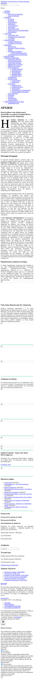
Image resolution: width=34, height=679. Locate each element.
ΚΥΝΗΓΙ (11, 97)
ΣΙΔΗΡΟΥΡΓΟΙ (16, 85)
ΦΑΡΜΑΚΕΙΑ (12, 77)
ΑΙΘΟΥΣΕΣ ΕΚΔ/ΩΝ (14, 63)
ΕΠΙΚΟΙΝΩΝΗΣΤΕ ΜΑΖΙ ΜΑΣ (14, 101)
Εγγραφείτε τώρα (6, 464)
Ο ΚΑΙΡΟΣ (11, 38)
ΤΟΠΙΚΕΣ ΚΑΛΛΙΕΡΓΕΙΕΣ (16, 37)
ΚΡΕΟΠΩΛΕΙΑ (16, 71)
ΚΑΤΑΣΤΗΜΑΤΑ (13, 68)
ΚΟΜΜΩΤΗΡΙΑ (17, 74)
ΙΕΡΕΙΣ (10, 50)
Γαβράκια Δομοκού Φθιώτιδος (9, 565)
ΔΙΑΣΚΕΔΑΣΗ (12, 79)
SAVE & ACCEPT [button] (6, 675)
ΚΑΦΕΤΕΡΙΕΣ (16, 80)
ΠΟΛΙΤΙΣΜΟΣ (12, 22)
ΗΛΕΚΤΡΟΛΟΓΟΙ (17, 87)
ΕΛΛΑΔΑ (11, 19)
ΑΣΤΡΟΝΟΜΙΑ (13, 100)
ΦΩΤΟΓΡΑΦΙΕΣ (9, 56)
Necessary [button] (4, 649)
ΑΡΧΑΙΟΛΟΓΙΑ (13, 25)
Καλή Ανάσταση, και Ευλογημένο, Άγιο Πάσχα (18, 489)
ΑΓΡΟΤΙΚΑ (8, 34)
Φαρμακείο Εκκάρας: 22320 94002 (14, 572)
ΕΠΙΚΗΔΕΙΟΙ (12, 32)
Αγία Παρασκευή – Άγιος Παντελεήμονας (16, 484)
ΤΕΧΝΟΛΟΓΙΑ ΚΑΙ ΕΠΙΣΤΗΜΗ (18, 30)
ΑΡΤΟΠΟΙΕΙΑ (16, 72)
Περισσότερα (5, 598)
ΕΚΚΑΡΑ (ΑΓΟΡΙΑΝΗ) (15, 14)
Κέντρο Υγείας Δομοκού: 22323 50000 (15, 577)
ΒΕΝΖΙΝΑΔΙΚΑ (17, 76)
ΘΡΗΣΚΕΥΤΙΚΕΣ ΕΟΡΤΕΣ (16, 48)
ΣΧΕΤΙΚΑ (7, 603)
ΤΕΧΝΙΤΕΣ (11, 84)
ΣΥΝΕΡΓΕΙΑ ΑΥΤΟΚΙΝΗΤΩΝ (21, 90)
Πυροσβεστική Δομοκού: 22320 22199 (15, 580)
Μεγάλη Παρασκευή (10, 487)
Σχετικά (4, 584)
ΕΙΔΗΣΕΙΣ (7, 17)
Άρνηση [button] (10, 617)
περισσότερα (17, 617)
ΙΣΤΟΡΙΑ (7, 12)
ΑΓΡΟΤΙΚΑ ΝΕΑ (13, 35)
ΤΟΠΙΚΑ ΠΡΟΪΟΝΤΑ (14, 42)
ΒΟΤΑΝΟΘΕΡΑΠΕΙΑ (14, 61)
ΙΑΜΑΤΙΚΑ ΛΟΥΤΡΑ (14, 59)
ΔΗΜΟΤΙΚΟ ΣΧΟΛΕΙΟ (15, 64)
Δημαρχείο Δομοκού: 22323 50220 (14, 578)
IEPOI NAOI (12, 46)
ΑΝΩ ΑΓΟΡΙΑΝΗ (13, 16)
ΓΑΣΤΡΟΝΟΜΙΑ (9, 40)
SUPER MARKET (17, 69)
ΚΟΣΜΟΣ (11, 21)
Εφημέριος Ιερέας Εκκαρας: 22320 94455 (16, 575)
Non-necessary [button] (5, 662)
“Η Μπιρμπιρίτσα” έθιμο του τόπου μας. (16, 507)
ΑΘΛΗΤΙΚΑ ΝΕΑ (13, 29)
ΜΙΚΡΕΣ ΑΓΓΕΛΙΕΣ (14, 66)
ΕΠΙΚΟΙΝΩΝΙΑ (9, 604)
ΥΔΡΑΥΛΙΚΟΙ (16, 89)
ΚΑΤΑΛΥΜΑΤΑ (13, 93)
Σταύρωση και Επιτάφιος (11, 492)
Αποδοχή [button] (4, 617)
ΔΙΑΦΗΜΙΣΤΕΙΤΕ (13, 103)
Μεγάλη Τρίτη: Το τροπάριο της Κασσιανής (16, 500)
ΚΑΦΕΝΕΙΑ (15, 82)
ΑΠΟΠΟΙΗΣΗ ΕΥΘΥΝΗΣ (12, 606)
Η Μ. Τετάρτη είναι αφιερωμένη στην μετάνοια (18, 497)
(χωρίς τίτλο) (8, 482)
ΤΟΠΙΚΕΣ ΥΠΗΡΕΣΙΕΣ (11, 58)
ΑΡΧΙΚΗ (7, 11)
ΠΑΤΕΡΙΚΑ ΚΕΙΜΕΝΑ (15, 51)
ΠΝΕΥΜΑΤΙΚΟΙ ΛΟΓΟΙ (19, 53)
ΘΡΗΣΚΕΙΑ (11, 24)
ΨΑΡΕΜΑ (11, 95)
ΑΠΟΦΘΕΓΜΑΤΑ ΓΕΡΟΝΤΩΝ (17, 55)
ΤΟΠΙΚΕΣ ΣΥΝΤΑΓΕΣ (15, 43)
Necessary (6, 651)
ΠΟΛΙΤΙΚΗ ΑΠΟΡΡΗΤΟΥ (12, 608)
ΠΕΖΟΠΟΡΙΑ (12, 98)
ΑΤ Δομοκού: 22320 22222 (12, 573)
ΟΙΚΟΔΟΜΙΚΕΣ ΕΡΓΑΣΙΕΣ (20, 92)
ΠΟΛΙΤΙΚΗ (11, 27)
